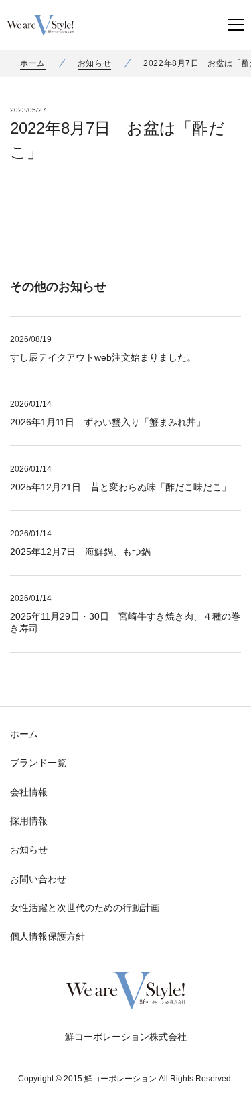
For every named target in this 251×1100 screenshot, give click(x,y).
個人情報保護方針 (47, 936)
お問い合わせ (38, 879)
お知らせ (94, 63)
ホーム (33, 63)
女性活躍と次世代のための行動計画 (85, 907)
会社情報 (29, 792)
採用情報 (29, 820)
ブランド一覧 (38, 762)
